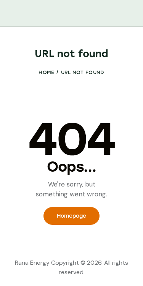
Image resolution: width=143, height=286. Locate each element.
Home (46, 72)
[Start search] (130, 14)
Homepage (71, 216)
